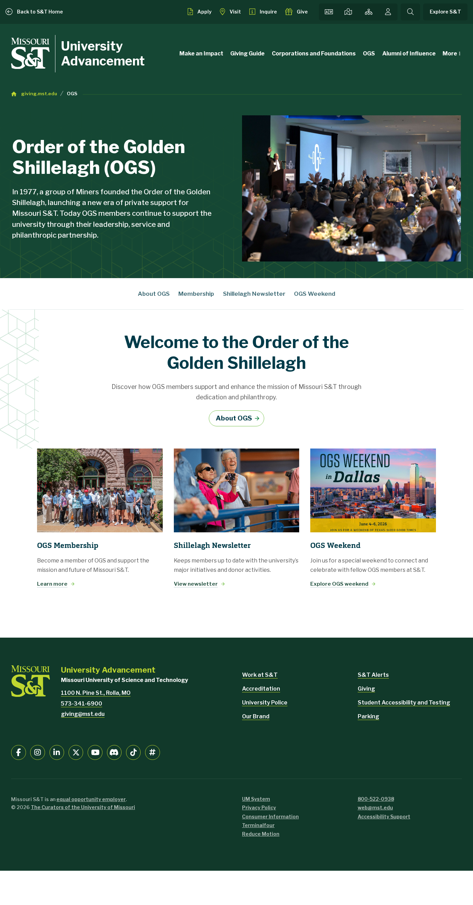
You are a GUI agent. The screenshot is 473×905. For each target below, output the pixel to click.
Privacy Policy (259, 807)
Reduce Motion (260, 834)
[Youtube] (95, 752)
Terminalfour (258, 825)
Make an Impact (201, 53)
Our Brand (255, 716)
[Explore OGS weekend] (373, 490)
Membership (196, 293)
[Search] (410, 12)
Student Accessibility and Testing (404, 702)
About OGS (154, 293)
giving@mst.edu (83, 714)
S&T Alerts (373, 675)
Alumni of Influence (409, 53)
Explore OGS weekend (339, 583)
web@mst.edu (375, 807)
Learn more (52, 583)
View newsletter (196, 583)
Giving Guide (247, 53)
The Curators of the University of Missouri (83, 807)
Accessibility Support (384, 816)
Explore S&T (445, 12)
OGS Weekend (314, 293)
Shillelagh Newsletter (254, 293)
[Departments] (369, 12)
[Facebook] (18, 752)
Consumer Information (270, 816)
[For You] (388, 12)
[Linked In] (57, 752)
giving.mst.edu (39, 93)
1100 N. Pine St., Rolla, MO (96, 693)
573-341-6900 (81, 703)
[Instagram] (37, 752)
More (450, 53)
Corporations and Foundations (314, 53)
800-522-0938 (376, 799)
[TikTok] (133, 752)
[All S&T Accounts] (152, 752)
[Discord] (114, 752)
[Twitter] (76, 752)
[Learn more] (100, 490)
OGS (369, 53)
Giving (366, 688)
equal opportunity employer (91, 799)
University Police (264, 702)
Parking (368, 716)
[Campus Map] (348, 12)
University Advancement (103, 53)
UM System (256, 799)
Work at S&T (260, 675)
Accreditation (261, 688)
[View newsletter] (237, 490)
